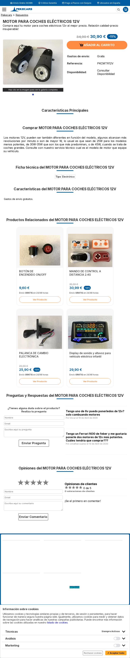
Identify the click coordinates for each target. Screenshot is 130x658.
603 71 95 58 (51, 548)
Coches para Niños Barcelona (60, 597)
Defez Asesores (12, 601)
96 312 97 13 (28, 552)
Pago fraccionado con (57, 587)
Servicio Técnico (53, 584)
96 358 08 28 (11, 552)
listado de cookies (57, 622)
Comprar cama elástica (56, 601)
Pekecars (6, 15)
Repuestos (22, 15)
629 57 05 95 (10, 555)
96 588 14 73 (51, 544)
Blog (46, 577)
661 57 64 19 (28, 555)
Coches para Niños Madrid (59, 594)
